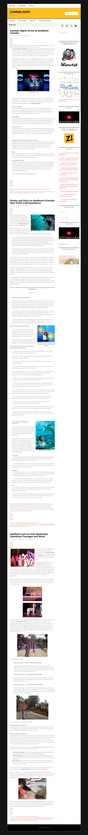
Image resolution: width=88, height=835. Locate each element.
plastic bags (22, 525)
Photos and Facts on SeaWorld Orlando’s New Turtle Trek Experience (32, 201)
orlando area (17, 525)
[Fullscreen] (77, 121)
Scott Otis (22, 220)
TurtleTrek (33, 59)
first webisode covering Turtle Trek (41, 772)
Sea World (50, 819)
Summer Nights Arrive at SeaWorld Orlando (29, 31)
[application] (69, 117)
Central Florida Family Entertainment (23, 189)
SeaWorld (40, 191)
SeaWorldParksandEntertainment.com (28, 504)
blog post (45, 769)
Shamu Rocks (19, 192)
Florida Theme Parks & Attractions (39, 189)
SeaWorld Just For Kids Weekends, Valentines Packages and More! (29, 535)
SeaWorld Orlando (46, 191)
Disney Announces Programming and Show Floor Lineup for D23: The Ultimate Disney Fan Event (68, 179)
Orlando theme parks (43, 819)
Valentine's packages (32, 820)
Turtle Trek (40, 192)
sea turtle (32, 525)
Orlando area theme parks (32, 819)
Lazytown (18, 819)
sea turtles (34, 191)
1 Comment (25, 205)
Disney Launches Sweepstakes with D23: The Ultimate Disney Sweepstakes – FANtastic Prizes (68, 186)
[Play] (60, 121)
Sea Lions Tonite (28, 191)
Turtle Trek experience (23, 526)
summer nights (26, 192)
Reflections (18, 191)
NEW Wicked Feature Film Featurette (69, 191)
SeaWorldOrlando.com (29, 173)
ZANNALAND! (20, 12)
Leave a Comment (27, 35)
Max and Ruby (24, 819)
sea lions (23, 191)
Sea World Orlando (34, 522)
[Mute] (75, 121)
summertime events (34, 192)
